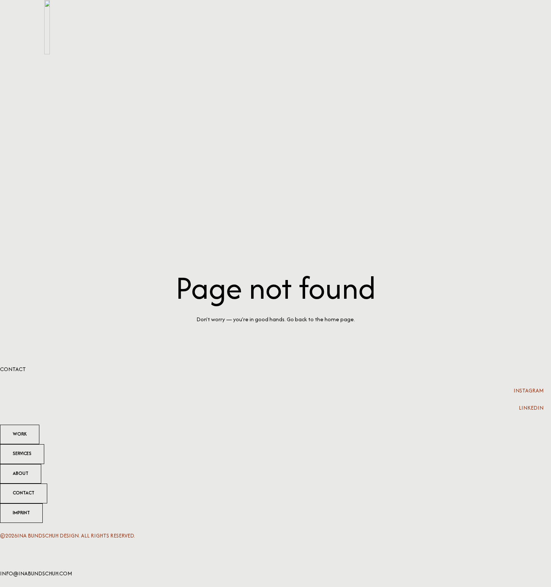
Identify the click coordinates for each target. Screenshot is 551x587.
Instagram (529, 390)
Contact (13, 369)
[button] (498, 27)
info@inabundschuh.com (36, 573)
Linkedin (531, 408)
